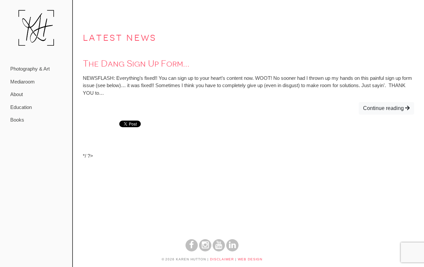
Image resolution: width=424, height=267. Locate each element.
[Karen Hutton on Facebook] (192, 249)
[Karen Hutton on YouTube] (219, 249)
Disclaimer (222, 259)
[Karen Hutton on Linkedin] (232, 249)
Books (17, 120)
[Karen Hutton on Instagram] (205, 249)
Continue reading (384, 108)
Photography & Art (30, 69)
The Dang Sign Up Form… (136, 63)
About (16, 94)
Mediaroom (22, 81)
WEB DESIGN (250, 259)
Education (21, 107)
